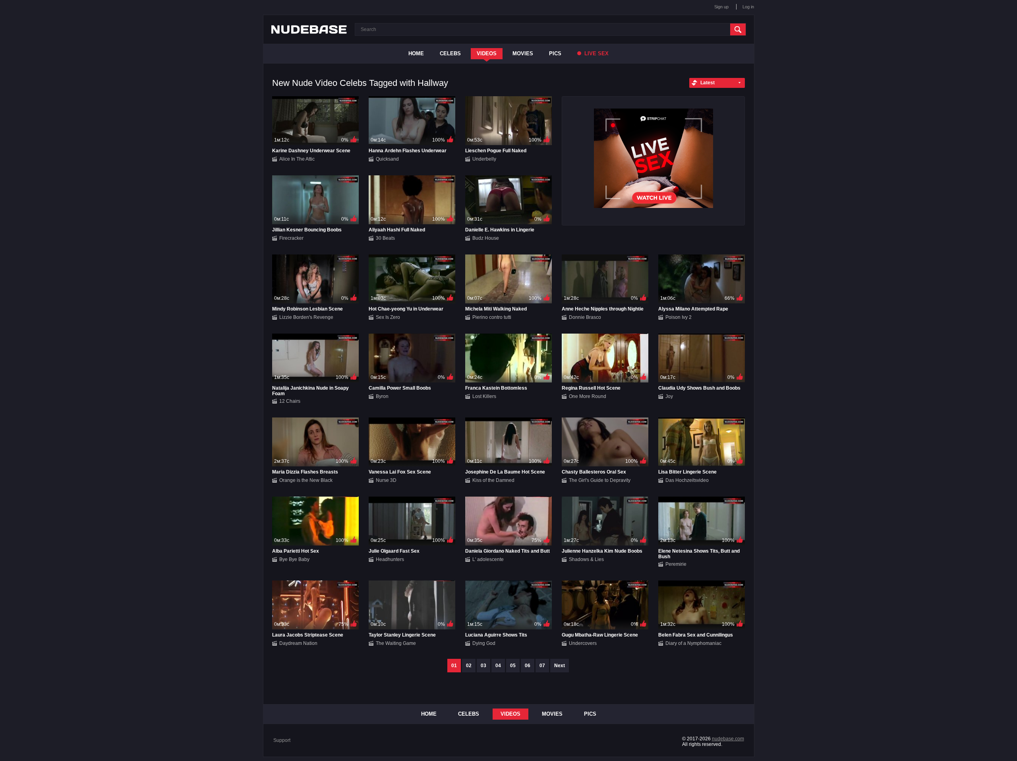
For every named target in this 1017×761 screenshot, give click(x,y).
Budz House (485, 238)
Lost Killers (484, 396)
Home (416, 53)
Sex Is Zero (388, 317)
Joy (669, 396)
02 (469, 665)
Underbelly (484, 159)
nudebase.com (728, 739)
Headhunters (390, 559)
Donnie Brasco (585, 317)
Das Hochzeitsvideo (687, 480)
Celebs (450, 53)
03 (483, 665)
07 (542, 665)
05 (513, 665)
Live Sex (596, 53)
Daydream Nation (298, 643)
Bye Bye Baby (294, 559)
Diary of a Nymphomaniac (693, 643)
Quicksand (387, 159)
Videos (487, 53)
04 (498, 665)
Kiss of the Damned (493, 480)
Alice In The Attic (297, 159)
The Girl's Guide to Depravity (599, 480)
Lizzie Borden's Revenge (306, 317)
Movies (522, 53)
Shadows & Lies (586, 559)
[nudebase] (309, 29)
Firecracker (291, 238)
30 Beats (385, 238)
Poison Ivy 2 (678, 317)
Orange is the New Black (306, 480)
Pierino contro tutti (491, 317)
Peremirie (675, 564)
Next (559, 665)
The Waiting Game (396, 643)
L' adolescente (488, 559)
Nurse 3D (386, 480)
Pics (555, 53)
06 (527, 665)
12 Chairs (289, 401)
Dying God (483, 643)
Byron (382, 396)
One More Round (587, 396)
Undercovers (583, 643)
